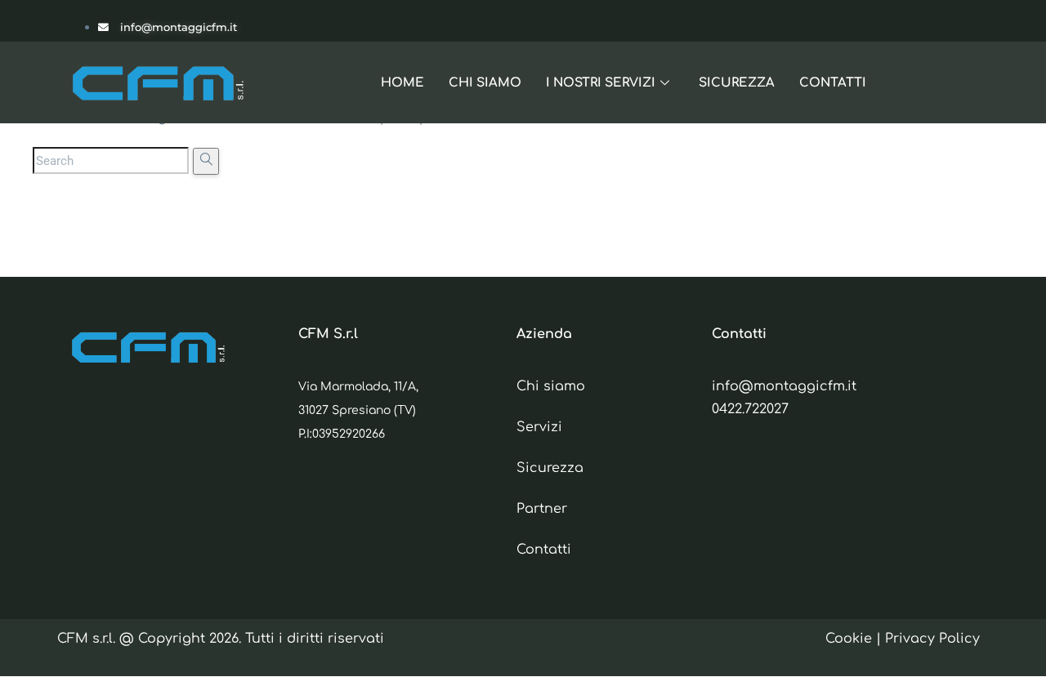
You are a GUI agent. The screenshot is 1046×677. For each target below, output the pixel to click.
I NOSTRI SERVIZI (600, 83)
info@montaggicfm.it (784, 386)
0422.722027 (750, 409)
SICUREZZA (737, 83)
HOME (402, 83)
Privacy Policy (932, 638)
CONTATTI (832, 83)
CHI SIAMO (485, 83)
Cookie (848, 638)
